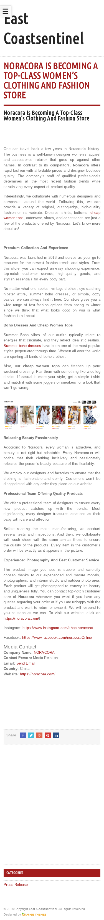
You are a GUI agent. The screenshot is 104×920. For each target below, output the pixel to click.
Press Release (16, 885)
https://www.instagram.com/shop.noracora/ (57, 628)
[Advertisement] (52, 809)
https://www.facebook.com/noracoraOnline (57, 637)
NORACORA (44, 652)
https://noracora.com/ (21, 618)
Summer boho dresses (22, 346)
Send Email (25, 663)
